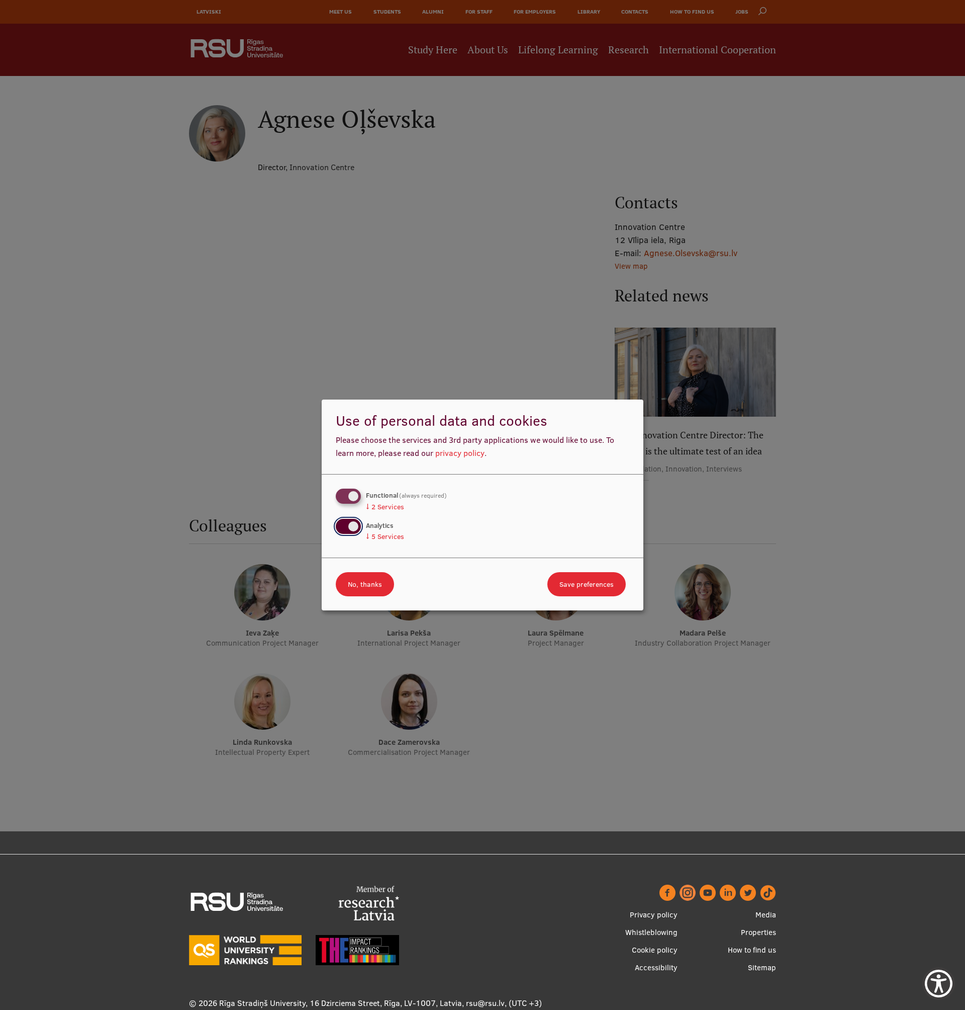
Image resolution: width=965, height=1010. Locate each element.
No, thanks (365, 584)
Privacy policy (654, 914)
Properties (758, 932)
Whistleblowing (651, 932)
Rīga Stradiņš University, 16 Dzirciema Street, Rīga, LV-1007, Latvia (340, 1002)
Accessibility (656, 967)
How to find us (752, 950)
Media (765, 914)
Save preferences (586, 584)
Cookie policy (655, 950)
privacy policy (460, 452)
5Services (385, 536)
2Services (385, 507)
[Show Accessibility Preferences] (938, 983)
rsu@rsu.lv (485, 1002)
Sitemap (762, 967)
